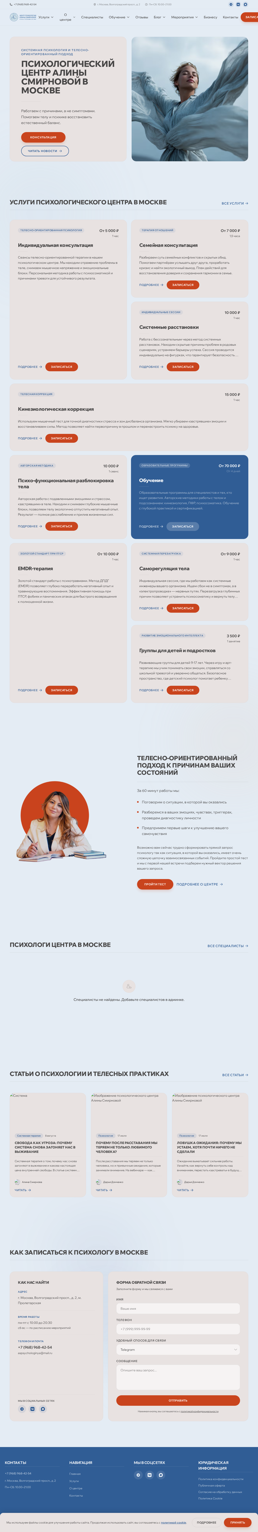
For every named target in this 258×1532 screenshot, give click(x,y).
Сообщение (126, 1361)
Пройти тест (155, 884)
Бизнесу (210, 17)
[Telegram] (231, 4)
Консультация (43, 137)
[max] (160, 1475)
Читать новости (42, 151)
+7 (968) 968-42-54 (35, 1347)
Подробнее (206, 1522)
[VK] (238, 4)
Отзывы (141, 17)
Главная (75, 1474)
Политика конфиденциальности (220, 1479)
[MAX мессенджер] (245, 4)
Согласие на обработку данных (220, 1492)
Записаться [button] (61, 367)
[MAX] (43, 1409)
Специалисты (92, 17)
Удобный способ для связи (141, 1340)
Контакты (230, 17)
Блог (157, 17)
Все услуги (233, 203)
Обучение (117, 17)
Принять (237, 1522)
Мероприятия (182, 17)
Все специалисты (226, 946)
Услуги (43, 17)
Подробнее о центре (197, 884)
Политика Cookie (210, 1498)
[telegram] (138, 1475)
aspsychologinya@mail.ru (35, 1353)
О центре (65, 17)
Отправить (178, 1400)
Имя (120, 1299)
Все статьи (233, 1075)
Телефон (124, 1320)
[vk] (149, 1475)
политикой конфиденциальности (199, 1411)
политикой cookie (173, 1522)
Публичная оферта (211, 1485)
